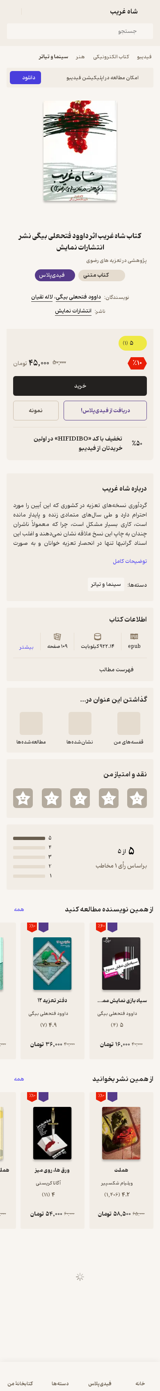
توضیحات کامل (130, 561)
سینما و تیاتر (53, 57)
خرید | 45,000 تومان (42, 1380)
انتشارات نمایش (73, 311)
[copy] (19, 443)
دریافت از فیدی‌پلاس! (105, 410)
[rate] (137, 798)
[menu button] (11, 11)
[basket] (31, 11)
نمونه (36, 410)
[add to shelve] (128, 723)
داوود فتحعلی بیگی (78, 297)
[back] (148, 11)
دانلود (28, 77)
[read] (31, 723)
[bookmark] (99, 215)
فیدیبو (144, 57)
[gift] (80, 215)
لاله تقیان (42, 297)
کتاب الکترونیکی (111, 57)
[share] (60, 215)
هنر (80, 57)
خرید (80, 386)
